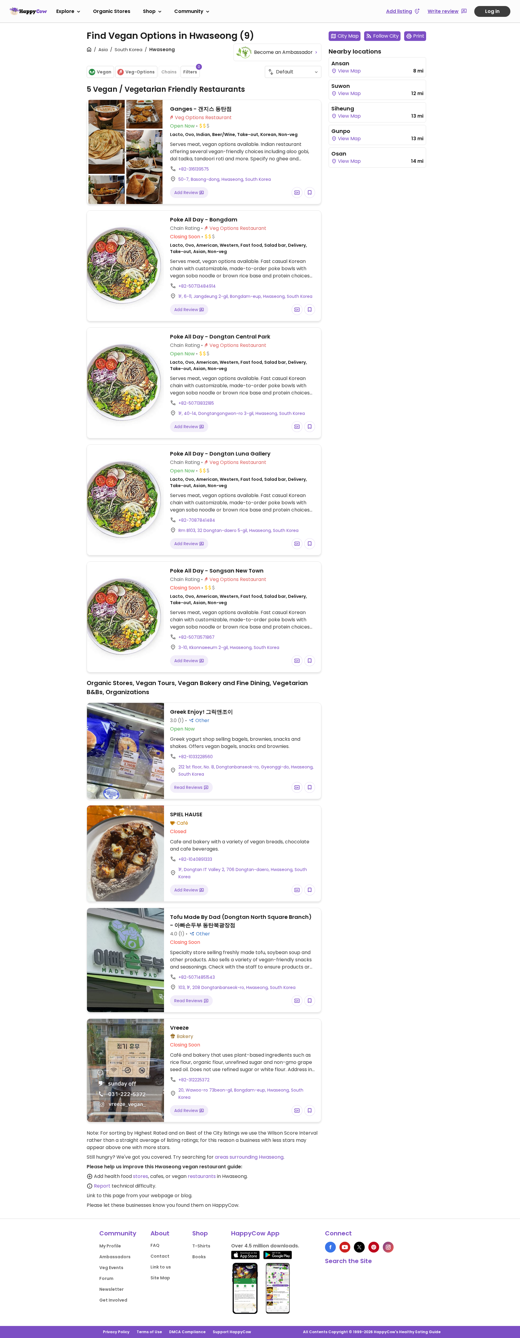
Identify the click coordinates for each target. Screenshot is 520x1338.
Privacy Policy (116, 1331)
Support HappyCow (232, 1331)
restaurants (202, 1176)
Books (199, 1257)
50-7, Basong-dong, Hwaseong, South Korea (224, 179)
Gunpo (340, 131)
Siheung (342, 108)
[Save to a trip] (297, 192)
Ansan (340, 63)
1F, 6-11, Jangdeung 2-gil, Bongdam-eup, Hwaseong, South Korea (245, 296)
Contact (159, 1256)
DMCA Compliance (187, 1331)
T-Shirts (201, 1246)
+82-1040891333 (195, 859)
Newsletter (111, 1289)
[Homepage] (28, 11)
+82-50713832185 (196, 403)
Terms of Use (149, 1331)
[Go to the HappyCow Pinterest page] (373, 1247)
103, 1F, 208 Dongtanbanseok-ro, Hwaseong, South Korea (237, 987)
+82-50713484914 (197, 286)
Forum (106, 1278)
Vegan (104, 72)
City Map (348, 35)
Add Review (186, 193)
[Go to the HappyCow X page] (359, 1247)
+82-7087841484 (196, 520)
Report (102, 1185)
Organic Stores (111, 11)
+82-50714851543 (196, 977)
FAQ (154, 1245)
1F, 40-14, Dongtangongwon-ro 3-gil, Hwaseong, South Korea (241, 413)
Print (418, 35)
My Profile (110, 1246)
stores (140, 1176)
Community (188, 11)
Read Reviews (189, 787)
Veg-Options (140, 72)
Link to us (160, 1267)
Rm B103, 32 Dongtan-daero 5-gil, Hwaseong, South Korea (238, 530)
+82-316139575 (193, 169)
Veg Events (111, 1268)
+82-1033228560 (195, 757)
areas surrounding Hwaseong (249, 1157)
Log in (492, 11)
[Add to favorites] (309, 192)
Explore (65, 11)
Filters (191, 70)
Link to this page (106, 1195)
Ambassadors (115, 1257)
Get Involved (113, 1300)
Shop (149, 11)
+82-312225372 (193, 1080)
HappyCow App (255, 1233)
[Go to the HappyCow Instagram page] (388, 1247)
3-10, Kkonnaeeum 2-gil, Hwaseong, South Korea (228, 647)
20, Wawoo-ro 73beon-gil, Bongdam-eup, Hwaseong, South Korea (240, 1093)
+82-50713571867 (196, 637)
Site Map (160, 1278)
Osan (338, 153)
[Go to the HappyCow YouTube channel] (344, 1247)
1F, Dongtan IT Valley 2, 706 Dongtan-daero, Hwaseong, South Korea (242, 873)
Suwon (340, 86)
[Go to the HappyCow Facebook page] (330, 1247)
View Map (349, 70)
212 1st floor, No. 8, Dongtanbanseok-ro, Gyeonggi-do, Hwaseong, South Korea (246, 770)
